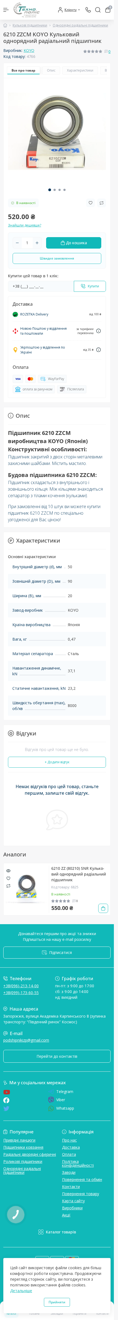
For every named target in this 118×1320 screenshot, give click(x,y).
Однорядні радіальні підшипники (80, 25)
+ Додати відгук (57, 762)
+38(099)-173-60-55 (21, 992)
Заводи (68, 1172)
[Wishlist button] (90, 203)
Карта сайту (73, 1200)
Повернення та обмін (82, 1179)
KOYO (29, 50)
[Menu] (6, 10)
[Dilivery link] (98, 331)
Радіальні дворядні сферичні (29, 1154)
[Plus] (37, 242)
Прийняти (57, 1302)
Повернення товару (80, 1193)
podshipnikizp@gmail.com (26, 1040)
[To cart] (103, 908)
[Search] (98, 10)
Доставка (71, 1147)
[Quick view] (8, 870)
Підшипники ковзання (23, 1147)
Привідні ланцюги (19, 1140)
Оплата (69, 1154)
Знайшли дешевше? (24, 225)
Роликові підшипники (22, 1161)
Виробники (72, 1207)
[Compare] (8, 885)
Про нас (69, 1140)
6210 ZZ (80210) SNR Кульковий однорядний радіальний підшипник (78, 874)
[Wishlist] (8, 878)
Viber (60, 1099)
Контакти (71, 1186)
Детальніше (21, 1290)
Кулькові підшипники (30, 25)
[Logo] (26, 9)
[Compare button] (101, 203)
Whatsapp (65, 1108)
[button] (49, 189)
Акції (66, 1215)
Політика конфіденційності (78, 1163)
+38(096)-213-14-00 (21, 985)
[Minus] (17, 242)
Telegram (64, 1091)
